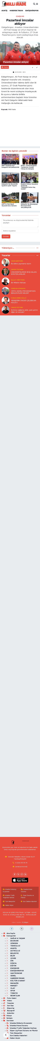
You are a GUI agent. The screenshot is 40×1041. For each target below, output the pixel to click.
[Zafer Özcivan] (5, 272)
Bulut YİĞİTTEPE (18, 280)
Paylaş (6, 67)
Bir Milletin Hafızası (18, 283)
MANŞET (14, 986)
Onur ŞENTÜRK (17, 261)
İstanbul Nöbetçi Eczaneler (9, 890)
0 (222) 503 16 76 (21, 863)
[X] (18, 874)
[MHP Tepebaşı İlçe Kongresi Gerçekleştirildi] (10, 159)
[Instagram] (21, 874)
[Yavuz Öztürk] (5, 309)
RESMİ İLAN (20, 917)
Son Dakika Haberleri (30, 901)
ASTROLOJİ (15, 951)
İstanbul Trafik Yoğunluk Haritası (9, 896)
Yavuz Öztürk (17, 307)
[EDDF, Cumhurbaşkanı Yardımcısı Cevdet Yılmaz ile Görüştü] (29, 159)
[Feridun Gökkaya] (5, 291)
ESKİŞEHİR (20, 16)
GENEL (13, 976)
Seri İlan (10, 1005)
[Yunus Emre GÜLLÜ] (5, 300)
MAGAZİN (14, 983)
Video (9, 1000)
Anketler (10, 1013)
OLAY (12, 988)
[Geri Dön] (6, 1035)
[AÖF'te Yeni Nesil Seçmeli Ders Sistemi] (10, 197)
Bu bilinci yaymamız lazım (21, 264)
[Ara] (34, 4)
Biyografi (11, 1010)
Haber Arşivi (9, 905)
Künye (9, 1015)
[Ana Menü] (37, 4)
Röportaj (10, 1008)
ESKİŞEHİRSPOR (31, 10)
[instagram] (31, 928)
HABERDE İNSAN (16, 10)
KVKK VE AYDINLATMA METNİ (13, 915)
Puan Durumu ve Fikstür (27, 896)
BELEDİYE (14, 953)
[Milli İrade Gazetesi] (13, 4)
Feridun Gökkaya (18, 288)
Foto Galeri (11, 998)
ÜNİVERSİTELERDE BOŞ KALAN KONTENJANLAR (24, 273)
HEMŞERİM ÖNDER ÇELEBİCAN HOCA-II (23, 301)
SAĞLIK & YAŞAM (17, 938)
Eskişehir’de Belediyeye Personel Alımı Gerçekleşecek (29, 206)
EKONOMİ (14, 941)
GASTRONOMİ (16, 973)
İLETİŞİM (27, 912)
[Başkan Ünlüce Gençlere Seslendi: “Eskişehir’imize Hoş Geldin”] (29, 177)
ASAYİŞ (4, 10)
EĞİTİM (13, 966)
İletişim (10, 1018)
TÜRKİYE (14, 993)
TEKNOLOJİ (15, 946)
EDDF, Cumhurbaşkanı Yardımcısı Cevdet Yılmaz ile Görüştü (29, 167)
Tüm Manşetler (10, 901)
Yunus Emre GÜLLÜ (18, 298)
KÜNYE (34, 912)
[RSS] (25, 874)
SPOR (12, 991)
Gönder (6, 236)
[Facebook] (14, 874)
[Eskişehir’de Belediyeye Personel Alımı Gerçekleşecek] (29, 197)
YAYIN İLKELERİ (31, 915)
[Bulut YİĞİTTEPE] (5, 281)
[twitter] (21, 928)
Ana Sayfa (11, 933)
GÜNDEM (14, 943)
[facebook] (11, 928)
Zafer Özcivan (17, 269)
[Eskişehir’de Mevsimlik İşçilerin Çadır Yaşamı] (10, 177)
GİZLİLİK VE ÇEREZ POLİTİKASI (13, 912)
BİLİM (12, 956)
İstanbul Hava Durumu (26, 890)
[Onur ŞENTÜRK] (5, 262)
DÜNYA (13, 963)
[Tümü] (37, 248)
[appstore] (20, 880)
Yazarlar (10, 1003)
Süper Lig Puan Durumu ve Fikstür (24, 1030)
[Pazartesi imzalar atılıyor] (20, 53)
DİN (11, 961)
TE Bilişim (25, 922)
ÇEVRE (13, 958)
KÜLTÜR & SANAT (17, 981)
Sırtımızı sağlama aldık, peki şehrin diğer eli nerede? (24, 311)
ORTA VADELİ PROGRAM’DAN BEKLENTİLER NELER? (23, 292)
